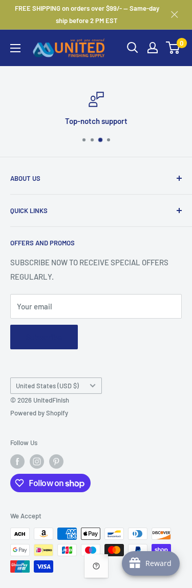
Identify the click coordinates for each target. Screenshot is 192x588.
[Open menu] (15, 48)
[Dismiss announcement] (174, 14)
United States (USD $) (47, 386)
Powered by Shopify (39, 413)
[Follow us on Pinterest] (56, 461)
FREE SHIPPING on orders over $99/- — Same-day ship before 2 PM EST (87, 14)
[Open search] (132, 47)
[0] (173, 47)
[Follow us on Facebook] (17, 461)
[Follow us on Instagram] (37, 461)
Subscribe (44, 337)
